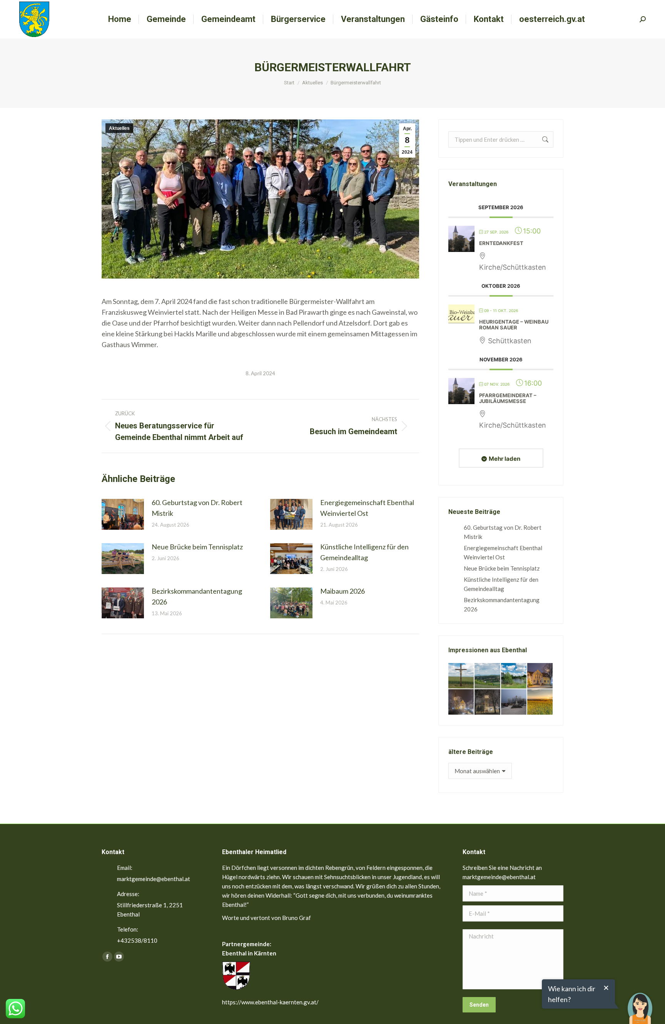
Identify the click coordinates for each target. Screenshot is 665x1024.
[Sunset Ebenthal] (540, 702)
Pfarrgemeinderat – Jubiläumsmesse (507, 398)
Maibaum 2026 (342, 591)
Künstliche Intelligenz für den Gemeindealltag (364, 552)
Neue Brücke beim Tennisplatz (197, 546)
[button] (640, 1002)
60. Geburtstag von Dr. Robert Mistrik (197, 507)
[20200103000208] (514, 702)
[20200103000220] (540, 676)
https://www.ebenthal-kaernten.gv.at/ (270, 1002)
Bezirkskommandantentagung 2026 (197, 596)
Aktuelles (119, 128)
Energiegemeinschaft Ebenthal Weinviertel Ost (367, 507)
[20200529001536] (488, 676)
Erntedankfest (501, 243)
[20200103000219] (461, 702)
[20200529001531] (514, 676)
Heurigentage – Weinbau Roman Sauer (513, 325)
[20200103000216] (488, 702)
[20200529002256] (461, 676)
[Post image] (123, 514)
